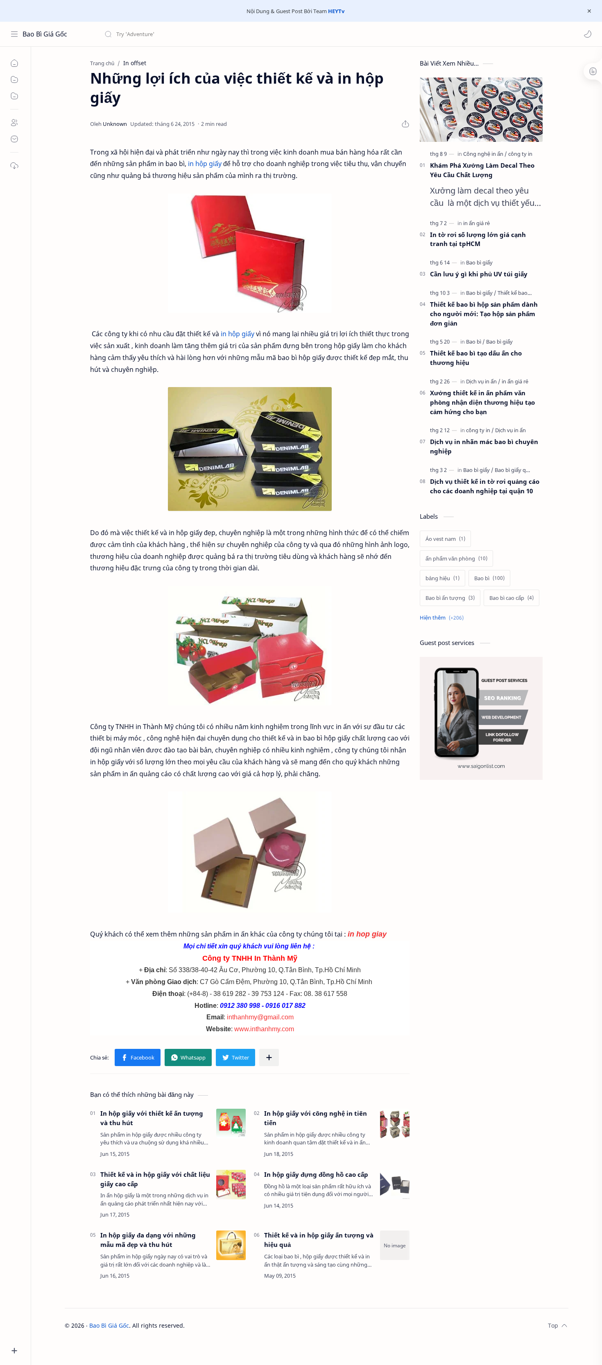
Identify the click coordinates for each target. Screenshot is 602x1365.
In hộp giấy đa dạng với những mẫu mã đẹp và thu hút (148, 1240)
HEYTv (336, 11)
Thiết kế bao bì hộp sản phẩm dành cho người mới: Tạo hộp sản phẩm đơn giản (484, 313)
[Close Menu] (589, 11)
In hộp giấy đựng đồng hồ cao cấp (316, 1174)
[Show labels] (443, 617)
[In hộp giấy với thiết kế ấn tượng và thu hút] (231, 1123)
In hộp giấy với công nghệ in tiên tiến (315, 1118)
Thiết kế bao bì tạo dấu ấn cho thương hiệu (476, 358)
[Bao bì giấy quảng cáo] (521, 470)
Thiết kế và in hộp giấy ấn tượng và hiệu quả (318, 1240)
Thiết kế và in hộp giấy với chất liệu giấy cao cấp (155, 1179)
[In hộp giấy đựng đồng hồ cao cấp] (395, 1184)
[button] (588, 34)
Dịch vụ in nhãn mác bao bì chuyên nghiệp (484, 446)
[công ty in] (520, 153)
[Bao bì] (475, 341)
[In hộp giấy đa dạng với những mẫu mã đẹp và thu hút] (231, 1245)
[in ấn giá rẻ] (476, 223)
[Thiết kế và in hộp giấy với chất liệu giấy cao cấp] (231, 1184)
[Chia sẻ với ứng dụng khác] (269, 1057)
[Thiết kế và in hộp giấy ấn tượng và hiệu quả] (395, 1245)
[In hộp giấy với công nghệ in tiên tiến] (395, 1123)
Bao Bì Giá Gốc (45, 34)
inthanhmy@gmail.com (260, 1017)
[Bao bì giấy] (479, 262)
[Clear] (233, 34)
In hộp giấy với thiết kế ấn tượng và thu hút (151, 1118)
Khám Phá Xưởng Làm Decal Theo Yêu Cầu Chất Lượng (482, 170)
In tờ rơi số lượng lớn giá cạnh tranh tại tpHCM (478, 239)
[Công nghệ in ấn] (485, 153)
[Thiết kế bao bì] (515, 292)
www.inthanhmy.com (264, 1028)
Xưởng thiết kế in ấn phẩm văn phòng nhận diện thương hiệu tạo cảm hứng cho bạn (482, 402)
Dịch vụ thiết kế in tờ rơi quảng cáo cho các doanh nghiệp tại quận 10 (484, 486)
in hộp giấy (205, 163)
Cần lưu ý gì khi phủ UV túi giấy (478, 274)
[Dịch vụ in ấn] (483, 381)
